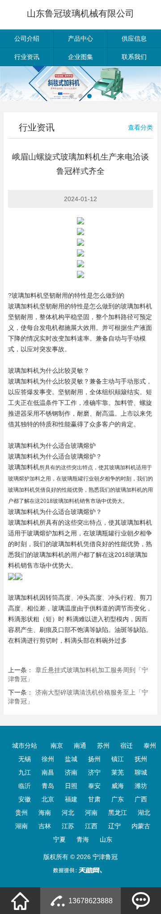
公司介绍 (26, 38)
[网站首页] (20, 900)
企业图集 (80, 56)
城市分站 (24, 745)
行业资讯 (26, 56)
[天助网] (80, 870)
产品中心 (80, 38)
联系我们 (134, 56)
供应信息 (134, 38)
